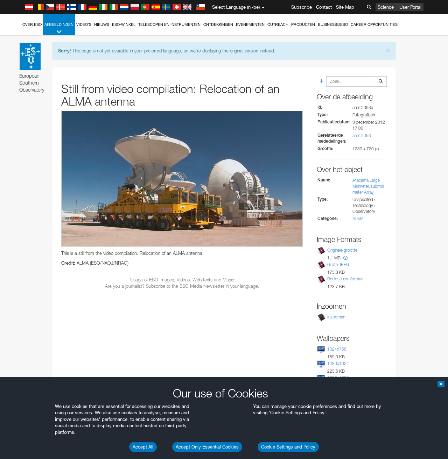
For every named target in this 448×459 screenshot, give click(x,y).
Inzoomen (336, 317)
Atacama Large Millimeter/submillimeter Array (368, 186)
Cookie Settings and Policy (288, 447)
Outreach (277, 24)
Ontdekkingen (218, 24)
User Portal (410, 7)
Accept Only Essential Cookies (207, 447)
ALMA (358, 218)
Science (386, 7)
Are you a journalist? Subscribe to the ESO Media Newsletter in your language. (182, 286)
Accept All (143, 447)
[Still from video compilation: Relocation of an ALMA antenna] (182, 178)
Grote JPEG (338, 264)
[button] (345, 257)
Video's (83, 24)
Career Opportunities (374, 24)
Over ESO (32, 24)
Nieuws (101, 24)
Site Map (345, 7)
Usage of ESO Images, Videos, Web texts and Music (182, 279)
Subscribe (301, 7)
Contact (324, 7)
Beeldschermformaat (346, 278)
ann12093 (361, 135)
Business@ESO (333, 24)
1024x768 (336, 349)
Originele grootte (342, 250)
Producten (303, 24)
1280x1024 (338, 363)
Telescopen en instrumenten (169, 24)
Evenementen (250, 24)
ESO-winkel (123, 24)
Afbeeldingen (59, 24)
